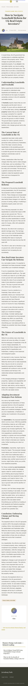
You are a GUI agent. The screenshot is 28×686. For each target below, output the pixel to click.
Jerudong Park (7, 672)
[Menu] (17, 1)
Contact (12, 677)
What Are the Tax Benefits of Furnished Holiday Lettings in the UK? (14, 657)
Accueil (3, 6)
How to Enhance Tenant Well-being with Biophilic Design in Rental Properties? (13, 651)
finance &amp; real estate (12, 6)
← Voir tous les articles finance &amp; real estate (14, 628)
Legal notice (5, 677)
